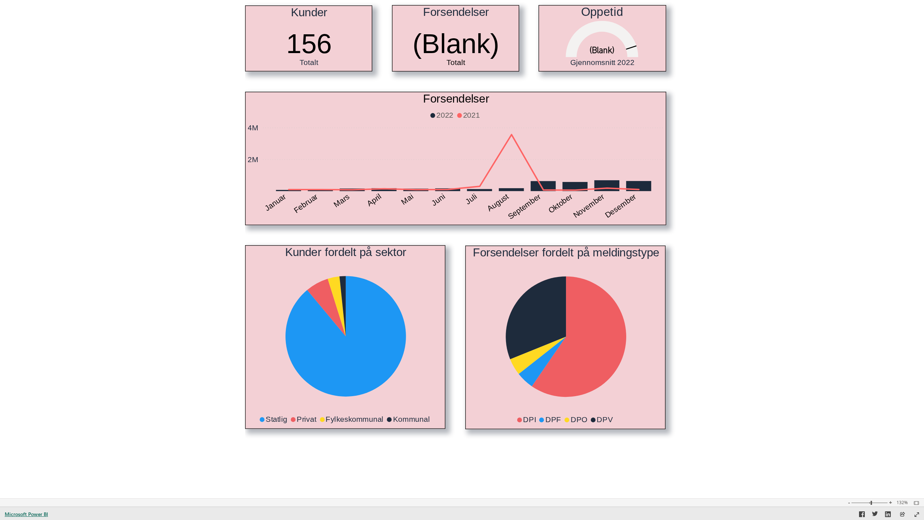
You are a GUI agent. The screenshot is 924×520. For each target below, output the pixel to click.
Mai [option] (407, 199)
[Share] (902, 515)
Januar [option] (275, 202)
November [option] (589, 206)
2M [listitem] (253, 159)
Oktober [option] (560, 203)
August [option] (498, 202)
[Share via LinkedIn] (888, 515)
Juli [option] (471, 199)
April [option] (374, 200)
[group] (308, 38)
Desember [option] (621, 206)
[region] (462, 249)
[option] (288, 190)
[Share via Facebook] (862, 515)
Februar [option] (305, 203)
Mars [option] (342, 200)
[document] (602, 65)
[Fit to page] (915, 503)
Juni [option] (438, 199)
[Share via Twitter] (875, 515)
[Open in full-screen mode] (917, 514)
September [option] (524, 206)
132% (902, 503)
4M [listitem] (253, 128)
